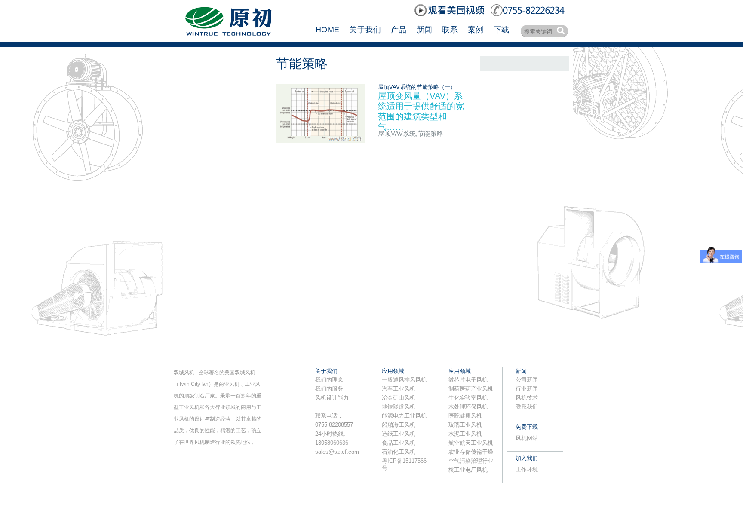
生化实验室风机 (468, 397)
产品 (399, 29)
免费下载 (527, 427)
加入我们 (527, 458)
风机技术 (527, 397)
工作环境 (527, 469)
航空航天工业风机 (470, 443)
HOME (327, 29)
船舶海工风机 (398, 424)
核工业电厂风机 (468, 470)
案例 (476, 29)
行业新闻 (527, 388)
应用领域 (393, 371)
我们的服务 (329, 388)
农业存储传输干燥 (470, 452)
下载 (502, 29)
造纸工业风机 (398, 434)
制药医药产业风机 (470, 388)
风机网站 (527, 438)
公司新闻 (527, 379)
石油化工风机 (398, 452)
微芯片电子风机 (468, 379)
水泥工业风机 (465, 434)
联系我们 (527, 406)
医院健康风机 (465, 415)
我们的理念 (329, 379)
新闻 (425, 29)
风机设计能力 (332, 397)
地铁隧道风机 (398, 406)
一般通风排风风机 (404, 379)
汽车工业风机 (398, 388)
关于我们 (365, 29)
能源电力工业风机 (404, 415)
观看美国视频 (450, 10)
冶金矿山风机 (398, 397)
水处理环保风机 (468, 406)
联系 (450, 29)
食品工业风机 (398, 443)
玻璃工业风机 (465, 424)
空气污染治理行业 (470, 461)
